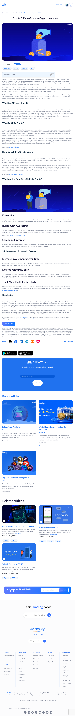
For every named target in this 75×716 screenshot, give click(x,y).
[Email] (32, 342)
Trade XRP (36, 668)
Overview (21, 655)
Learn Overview (8, 668)
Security (20, 668)
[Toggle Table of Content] (51, 74)
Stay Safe (65, 667)
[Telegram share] (27, 342)
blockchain (7, 68)
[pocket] (38, 342)
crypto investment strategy (9, 290)
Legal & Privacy (66, 683)
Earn (19, 665)
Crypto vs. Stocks (14, 147)
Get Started (59, 4)
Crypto (16, 68)
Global (67, 5)
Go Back (70, 341)
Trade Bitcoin (36, 658)
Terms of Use (66, 680)
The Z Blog (51, 655)
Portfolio (20, 662)
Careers (64, 664)
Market (50, 658)
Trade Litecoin (37, 662)
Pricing (20, 671)
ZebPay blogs (23, 317)
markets (24, 68)
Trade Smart (7, 671)
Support (20, 677)
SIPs (32, 68)
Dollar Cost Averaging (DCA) (17, 235)
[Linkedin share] (21, 342)
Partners (64, 686)
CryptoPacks (22, 658)
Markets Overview (38, 655)
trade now (9, 323)
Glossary (6, 674)
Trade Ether (36, 665)
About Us (65, 655)
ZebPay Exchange (9, 655)
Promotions (21, 680)
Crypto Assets (52, 662)
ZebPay (35, 319)
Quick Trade (21, 674)
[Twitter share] (10, 342)
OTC (5, 658)
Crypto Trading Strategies (16, 174)
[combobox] (28, 615)
